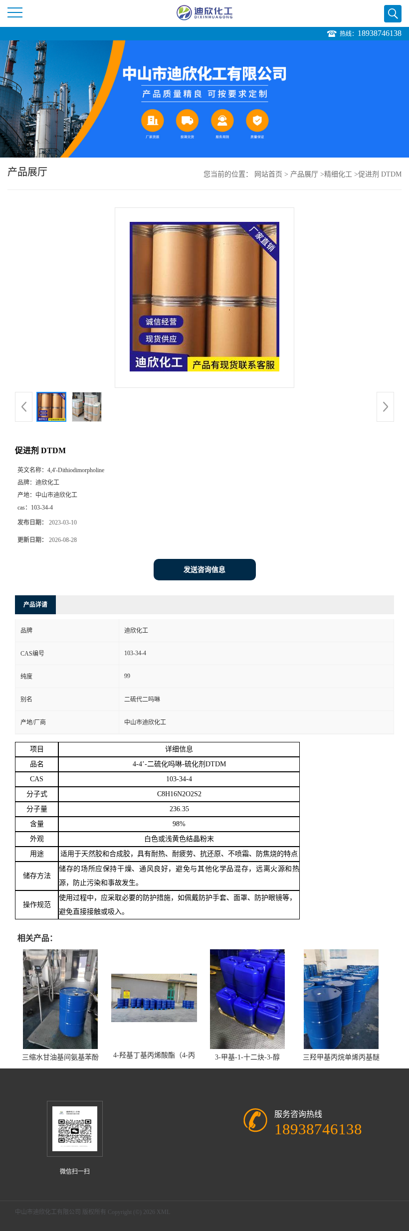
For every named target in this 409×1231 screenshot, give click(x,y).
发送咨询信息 (204, 569)
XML (163, 1212)
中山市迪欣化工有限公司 (48, 1212)
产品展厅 (304, 174)
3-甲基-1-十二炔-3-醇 (247, 1057)
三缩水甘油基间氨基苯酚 (60, 1057)
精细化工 (338, 174)
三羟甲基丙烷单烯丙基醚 (341, 1057)
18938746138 (380, 33)
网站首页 (268, 174)
